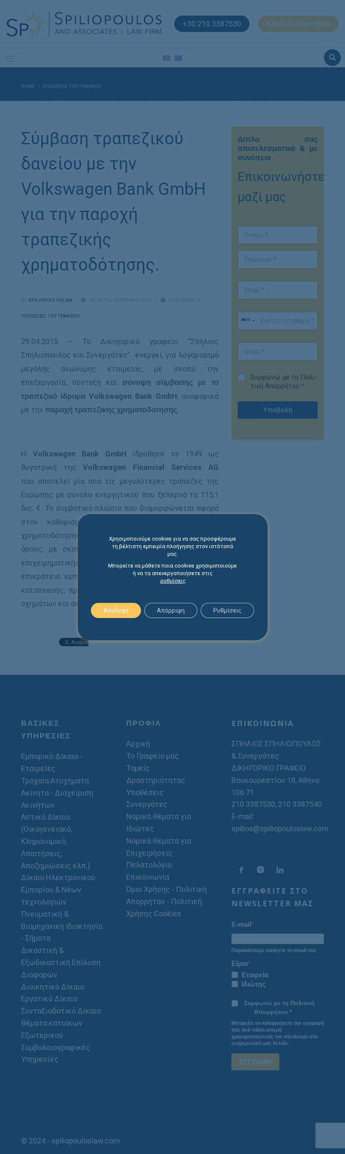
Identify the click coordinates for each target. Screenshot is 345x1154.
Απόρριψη (171, 610)
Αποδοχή (116, 610)
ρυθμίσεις (173, 581)
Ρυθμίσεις (227, 610)
